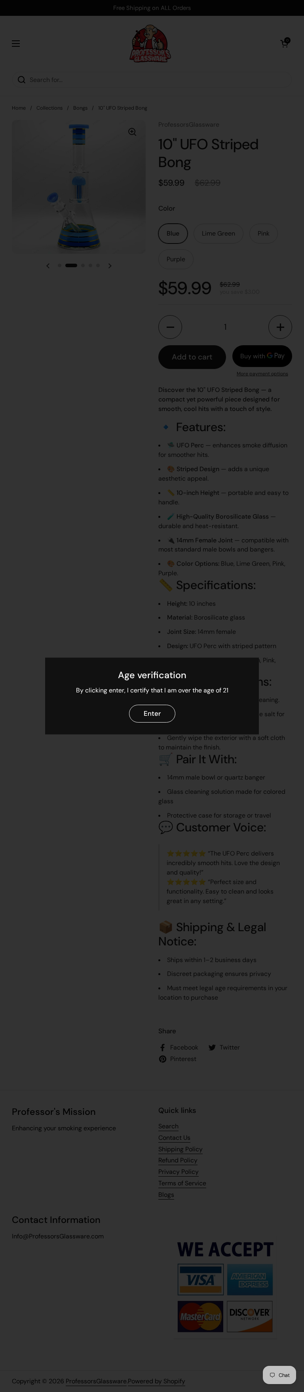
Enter (152, 713)
